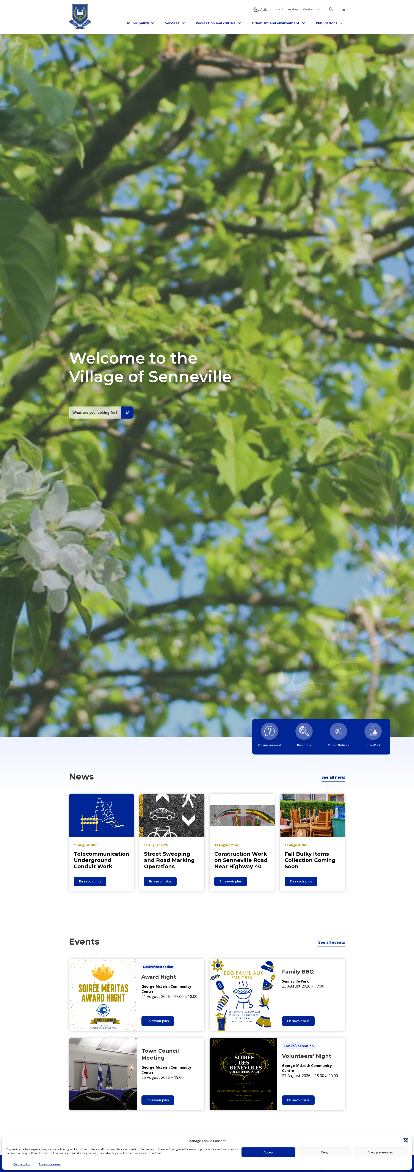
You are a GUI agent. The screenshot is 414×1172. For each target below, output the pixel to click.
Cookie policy (21, 1164)
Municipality (139, 24)
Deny (324, 1152)
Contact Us (311, 9)
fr (343, 9)
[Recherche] (127, 412)
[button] (405, 1141)
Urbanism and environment (276, 24)
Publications (328, 24)
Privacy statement (50, 1164)
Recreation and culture (215, 24)
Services (176, 24)
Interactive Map (286, 9)
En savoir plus (92, 882)
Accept (268, 1152)
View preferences (380, 1152)
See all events (331, 942)
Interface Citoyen (261, 9)
